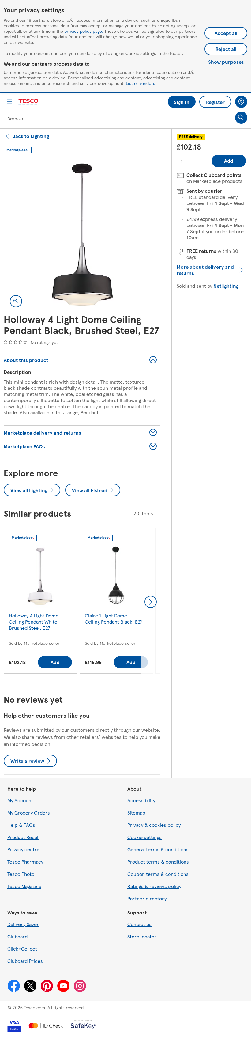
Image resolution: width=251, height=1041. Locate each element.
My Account (20, 800)
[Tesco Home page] (28, 102)
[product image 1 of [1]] (82, 235)
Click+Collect (22, 948)
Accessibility (141, 800)
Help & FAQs (21, 824)
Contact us (139, 924)
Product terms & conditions (158, 861)
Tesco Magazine (24, 886)
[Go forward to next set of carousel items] (150, 602)
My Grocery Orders (28, 812)
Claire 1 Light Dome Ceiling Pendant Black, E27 (114, 618)
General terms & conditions (158, 849)
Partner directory (147, 898)
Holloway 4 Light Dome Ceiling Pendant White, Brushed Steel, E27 (34, 621)
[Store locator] (241, 102)
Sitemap (136, 812)
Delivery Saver (23, 924)
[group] (40, 602)
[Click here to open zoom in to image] (16, 301)
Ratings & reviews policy (154, 886)
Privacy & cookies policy (154, 824)
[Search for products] (241, 118)
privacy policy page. (83, 31)
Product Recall (23, 837)
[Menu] (10, 102)
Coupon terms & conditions (158, 873)
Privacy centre (23, 849)
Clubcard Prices (25, 960)
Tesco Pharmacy (25, 861)
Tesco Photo (20, 873)
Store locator (141, 936)
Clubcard (17, 936)
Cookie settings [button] (144, 837)
